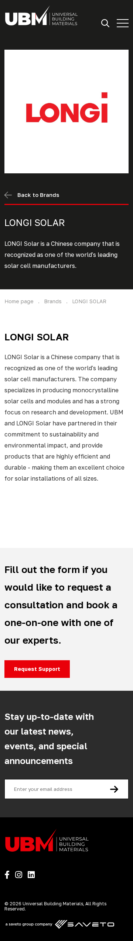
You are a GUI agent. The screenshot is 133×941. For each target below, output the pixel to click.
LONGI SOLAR (89, 301)
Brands (53, 301)
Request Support (37, 669)
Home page (19, 301)
